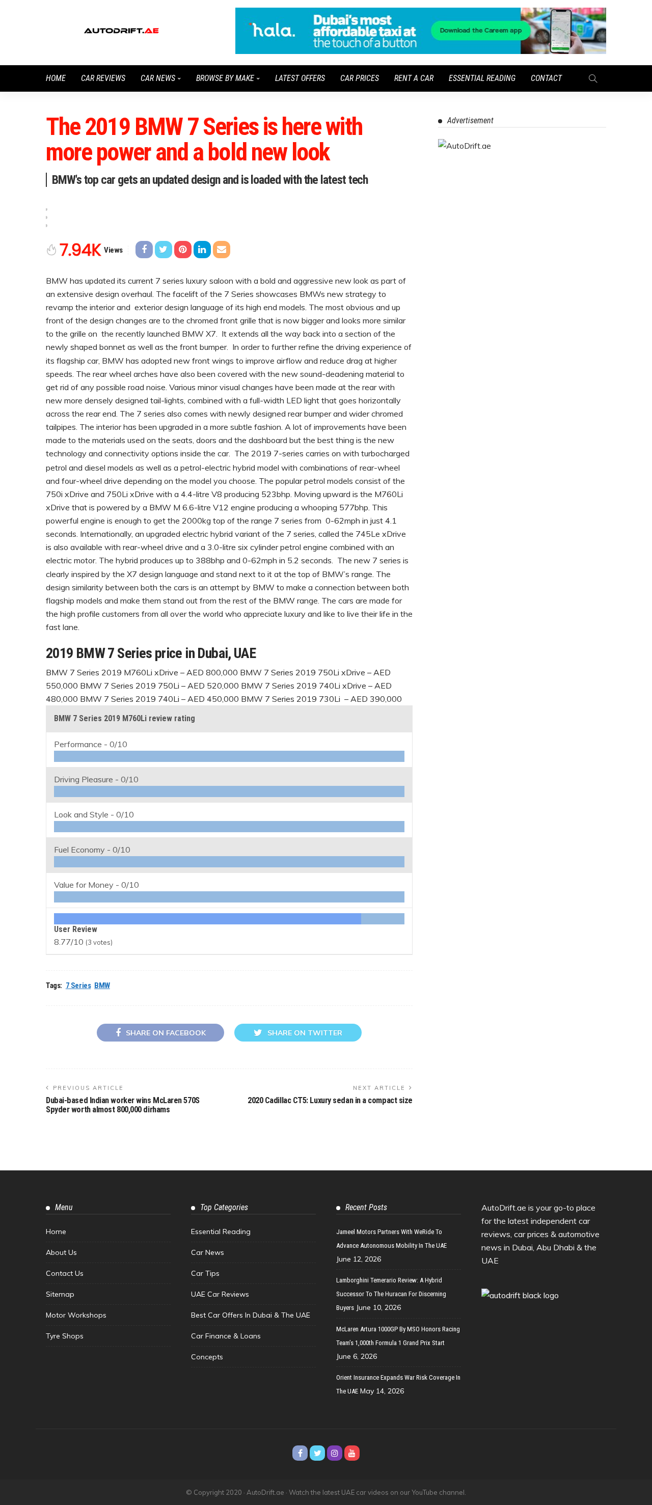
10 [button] (46, 209)
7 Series (78, 985)
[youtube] (352, 1453)
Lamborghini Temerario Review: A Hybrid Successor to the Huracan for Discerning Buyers (391, 1293)
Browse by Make (225, 78)
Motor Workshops (76, 1315)
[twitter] (317, 1453)
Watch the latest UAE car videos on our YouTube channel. (377, 1492)
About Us (61, 1252)
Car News (158, 78)
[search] (593, 78)
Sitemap (60, 1294)
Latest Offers (300, 78)
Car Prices (359, 78)
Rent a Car (413, 78)
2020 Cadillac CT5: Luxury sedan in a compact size (330, 1100)
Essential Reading (482, 78)
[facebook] (300, 1453)
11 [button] (46, 217)
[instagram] (334, 1453)
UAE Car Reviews (220, 1294)
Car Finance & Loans (226, 1335)
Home (56, 78)
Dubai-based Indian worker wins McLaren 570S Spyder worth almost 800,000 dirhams (123, 1105)
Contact (546, 78)
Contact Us (65, 1273)
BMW (102, 985)
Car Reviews (103, 78)
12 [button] (46, 225)
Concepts (207, 1356)
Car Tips (205, 1273)
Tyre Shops (65, 1335)
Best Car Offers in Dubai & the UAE (250, 1315)
